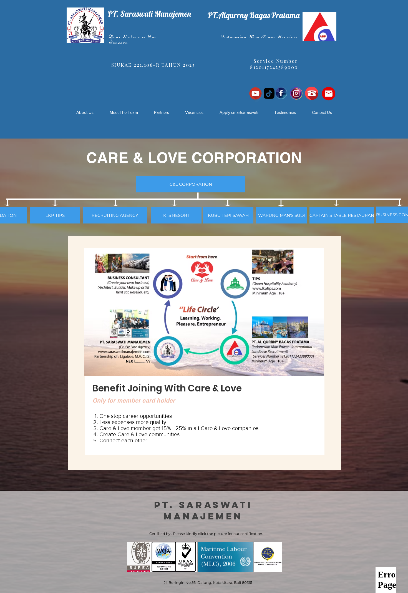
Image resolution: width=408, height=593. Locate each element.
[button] (190, 184)
